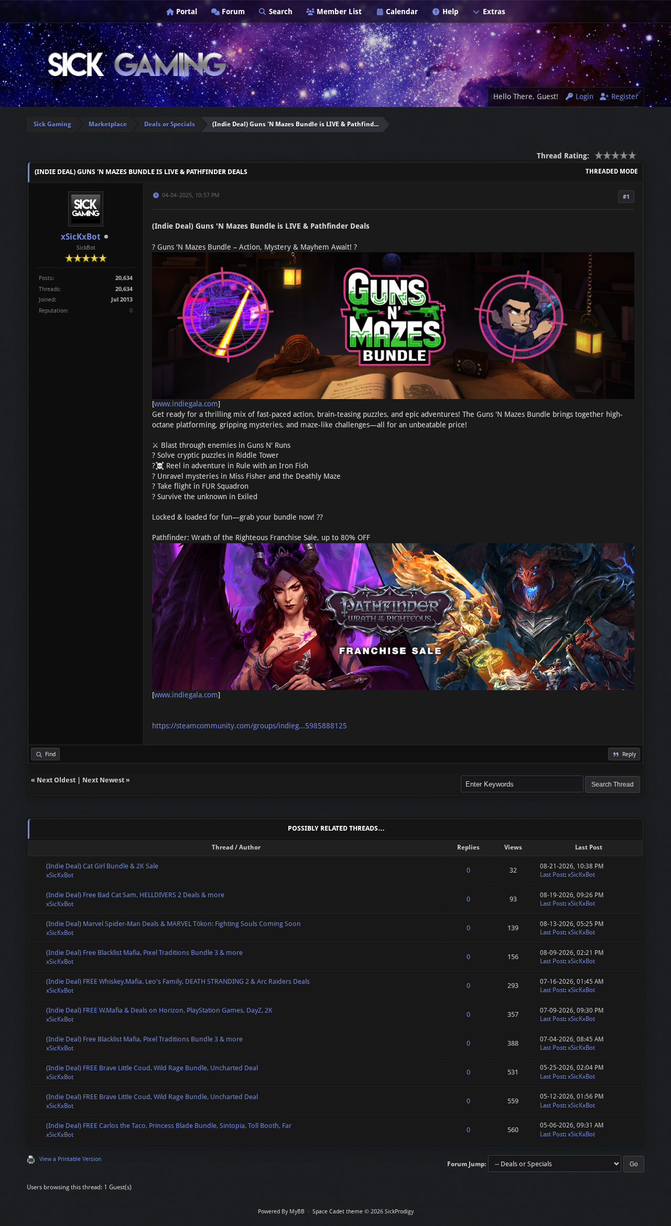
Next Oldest (56, 780)
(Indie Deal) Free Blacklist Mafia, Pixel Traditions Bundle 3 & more (144, 952)
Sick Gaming (52, 124)
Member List (338, 11)
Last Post (552, 874)
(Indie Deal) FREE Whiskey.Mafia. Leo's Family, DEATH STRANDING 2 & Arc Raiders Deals (178, 981)
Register (623, 96)
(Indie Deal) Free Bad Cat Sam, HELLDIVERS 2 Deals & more (135, 895)
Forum (232, 11)
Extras (493, 11)
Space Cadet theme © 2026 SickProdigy (363, 1211)
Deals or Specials (169, 124)
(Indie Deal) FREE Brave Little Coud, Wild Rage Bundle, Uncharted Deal (152, 1068)
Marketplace (108, 124)
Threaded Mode (612, 171)
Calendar (401, 11)
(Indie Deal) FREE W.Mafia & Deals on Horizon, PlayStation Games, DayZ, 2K (159, 1010)
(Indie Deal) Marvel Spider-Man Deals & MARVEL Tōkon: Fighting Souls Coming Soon (173, 924)
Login (583, 96)
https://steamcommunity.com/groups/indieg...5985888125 (249, 726)
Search (280, 11)
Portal (185, 11)
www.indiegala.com (186, 404)
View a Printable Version (70, 1159)
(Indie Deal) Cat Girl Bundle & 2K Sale (102, 866)
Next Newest (103, 780)
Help (449, 11)
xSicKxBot (81, 237)
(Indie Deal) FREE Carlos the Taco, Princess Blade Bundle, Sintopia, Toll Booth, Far (168, 1126)
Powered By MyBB (281, 1211)
